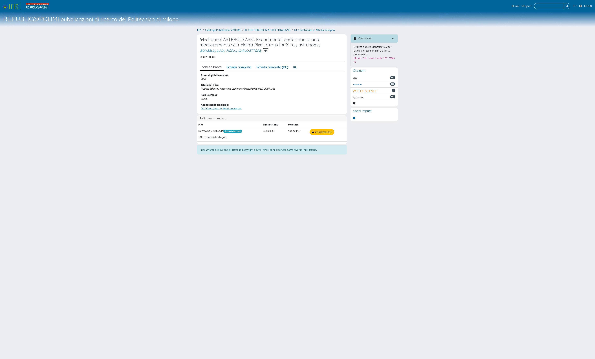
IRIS (199, 30)
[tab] (295, 67)
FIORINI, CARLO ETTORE (243, 50)
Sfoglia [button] (526, 6)
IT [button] (574, 6)
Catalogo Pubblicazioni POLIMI (223, 30)
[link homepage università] (37, 6)
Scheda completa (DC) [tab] (272, 67)
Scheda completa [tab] (239, 67)
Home (515, 6)
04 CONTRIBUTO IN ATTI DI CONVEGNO (268, 30)
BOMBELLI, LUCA (212, 50)
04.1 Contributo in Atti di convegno (314, 30)
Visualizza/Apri (323, 132)
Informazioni (363, 38)
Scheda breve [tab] (211, 67)
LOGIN (588, 6)
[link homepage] (11, 6)
